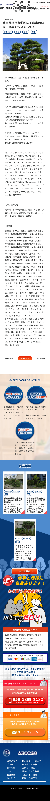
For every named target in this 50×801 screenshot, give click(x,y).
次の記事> (41, 358)
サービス (16, 6)
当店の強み (12, 761)
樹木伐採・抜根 (29, 764)
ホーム (14, 6)
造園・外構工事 (29, 778)
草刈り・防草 (28, 767)
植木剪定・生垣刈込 (32, 761)
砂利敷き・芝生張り (32, 771)
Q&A (25, 6)
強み (18, 6)
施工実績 (22, 6)
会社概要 (29, 6)
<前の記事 (9, 358)
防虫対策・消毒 (29, 774)
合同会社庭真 (27, 753)
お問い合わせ (13, 778)
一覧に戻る (25, 358)
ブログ (20, 6)
